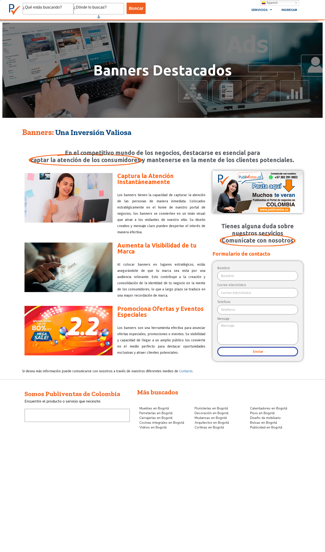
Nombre (223, 268)
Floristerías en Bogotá (211, 408)
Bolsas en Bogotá (263, 422)
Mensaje (223, 319)
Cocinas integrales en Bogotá (161, 422)
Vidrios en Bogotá (153, 427)
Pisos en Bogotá (262, 413)
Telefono (224, 302)
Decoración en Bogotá (211, 413)
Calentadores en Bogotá (268, 408)
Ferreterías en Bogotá (155, 413)
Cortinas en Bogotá (209, 427)
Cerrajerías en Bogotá (155, 418)
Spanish (272, 3)
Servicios (259, 9)
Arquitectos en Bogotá (212, 422)
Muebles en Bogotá (154, 408)
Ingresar (289, 9)
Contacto (185, 371)
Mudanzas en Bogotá (211, 418)
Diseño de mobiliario (265, 418)
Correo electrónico (231, 285)
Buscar (136, 8)
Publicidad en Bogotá (266, 427)
